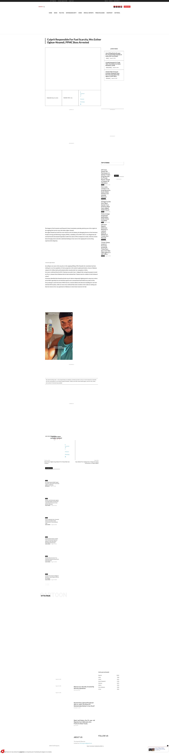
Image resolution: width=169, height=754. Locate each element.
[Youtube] (121, 7)
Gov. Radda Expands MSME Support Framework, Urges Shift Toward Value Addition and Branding (52, 483)
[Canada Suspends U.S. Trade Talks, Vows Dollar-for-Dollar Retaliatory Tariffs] (52, 683)
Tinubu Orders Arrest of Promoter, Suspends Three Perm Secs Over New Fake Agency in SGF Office (112, 74)
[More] (89, 104)
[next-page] (48, 584)
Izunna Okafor (47, 505)
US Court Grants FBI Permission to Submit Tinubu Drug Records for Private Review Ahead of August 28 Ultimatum (105, 176)
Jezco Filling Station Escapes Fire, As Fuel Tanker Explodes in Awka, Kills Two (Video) (114, 54)
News (121, 42)
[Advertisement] (84, 24)
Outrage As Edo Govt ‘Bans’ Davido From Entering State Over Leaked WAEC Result (106, 206)
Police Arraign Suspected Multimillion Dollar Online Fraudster (105, 217)
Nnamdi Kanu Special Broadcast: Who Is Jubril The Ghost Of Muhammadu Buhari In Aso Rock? (84, 704)
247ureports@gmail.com (86, 743)
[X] (119, 7)
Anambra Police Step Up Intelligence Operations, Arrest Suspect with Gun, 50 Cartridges (52, 577)
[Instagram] (117, 7)
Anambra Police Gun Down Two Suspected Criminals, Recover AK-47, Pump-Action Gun (52, 559)
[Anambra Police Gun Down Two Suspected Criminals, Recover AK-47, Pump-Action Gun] (52, 552)
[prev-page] (46, 584)
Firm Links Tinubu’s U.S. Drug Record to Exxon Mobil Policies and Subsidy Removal (105, 192)
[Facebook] (114, 7)
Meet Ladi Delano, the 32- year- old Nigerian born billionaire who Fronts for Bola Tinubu (84, 722)
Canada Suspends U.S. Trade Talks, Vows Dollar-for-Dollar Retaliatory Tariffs (113, 64)
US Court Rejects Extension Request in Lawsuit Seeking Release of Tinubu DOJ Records (104, 231)
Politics (103, 184)
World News (108, 67)
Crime (107, 58)
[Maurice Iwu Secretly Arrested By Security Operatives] (84, 679)
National (108, 78)
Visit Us (116, 175)
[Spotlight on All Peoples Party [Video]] (84, 635)
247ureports (47, 486)
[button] (42, 6)
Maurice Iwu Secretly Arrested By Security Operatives (84, 687)
